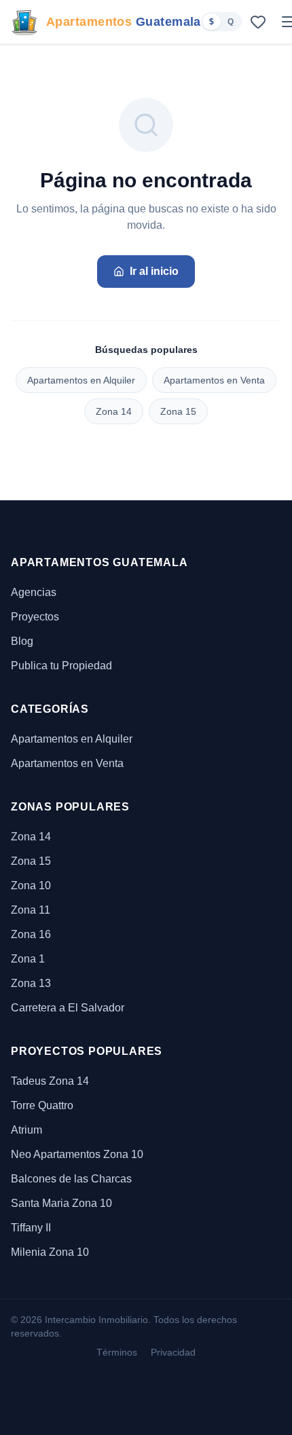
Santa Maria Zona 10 (61, 1203)
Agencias (33, 592)
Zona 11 (30, 910)
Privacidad (173, 1352)
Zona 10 (31, 885)
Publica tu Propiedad (61, 665)
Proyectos (35, 616)
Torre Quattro (42, 1105)
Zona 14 (114, 411)
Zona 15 (178, 411)
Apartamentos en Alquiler (81, 380)
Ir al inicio (154, 271)
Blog (22, 641)
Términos (116, 1352)
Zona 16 (31, 934)
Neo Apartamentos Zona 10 (77, 1154)
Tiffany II (31, 1227)
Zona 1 (28, 959)
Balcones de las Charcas (71, 1179)
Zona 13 (31, 983)
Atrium (26, 1130)
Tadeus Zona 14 (50, 1081)
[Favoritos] (258, 21)
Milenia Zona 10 (50, 1252)
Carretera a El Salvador (67, 1007)
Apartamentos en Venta (214, 380)
